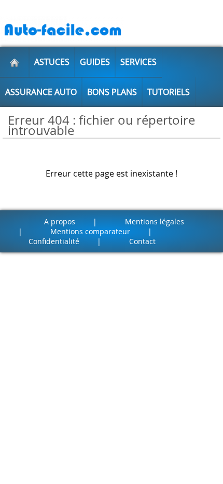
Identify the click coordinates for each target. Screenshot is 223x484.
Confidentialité (54, 241)
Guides (95, 62)
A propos (59, 221)
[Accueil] (14, 62)
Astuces (51, 62)
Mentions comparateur (90, 231)
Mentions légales (154, 221)
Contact (142, 241)
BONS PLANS (112, 92)
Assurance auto (41, 92)
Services (138, 62)
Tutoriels (168, 92)
